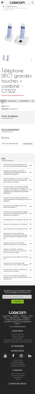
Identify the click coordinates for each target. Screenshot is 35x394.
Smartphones (6, 316)
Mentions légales (18, 362)
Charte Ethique (18, 338)
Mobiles (15, 316)
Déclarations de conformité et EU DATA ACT (18, 340)
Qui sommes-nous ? (18, 373)
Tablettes (24, 316)
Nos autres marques (18, 375)
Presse (18, 379)
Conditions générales (18, 364)
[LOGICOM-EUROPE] (17, 2)
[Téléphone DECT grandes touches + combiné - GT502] (6, 58)
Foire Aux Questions (17, 334)
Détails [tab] (3, 101)
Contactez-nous (17, 384)
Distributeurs (18, 377)
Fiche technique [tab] (12, 101)
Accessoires (17, 346)
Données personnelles (18, 366)
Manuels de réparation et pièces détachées (18, 342)
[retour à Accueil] (3, 6)
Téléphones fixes (11, 6)
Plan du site (18, 360)
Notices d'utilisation (18, 336)
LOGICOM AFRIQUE (19, 326)
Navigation (26, 318)
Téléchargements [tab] (24, 101)
